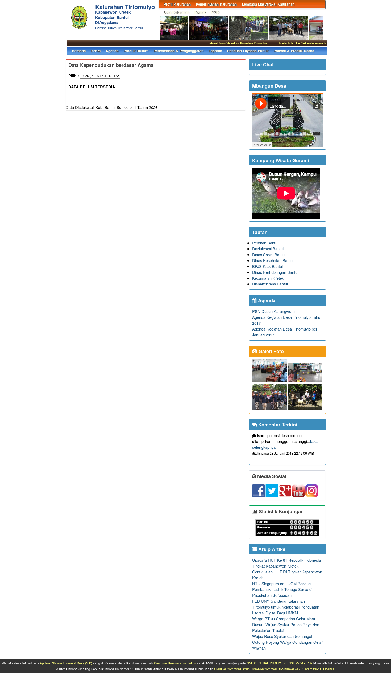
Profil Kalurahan (177, 4)
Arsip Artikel (272, 549)
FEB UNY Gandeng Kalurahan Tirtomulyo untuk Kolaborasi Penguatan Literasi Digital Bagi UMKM (285, 606)
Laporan (215, 50)
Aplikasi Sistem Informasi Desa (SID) (66, 663)
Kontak (200, 12)
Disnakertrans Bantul (270, 284)
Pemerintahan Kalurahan (216, 4)
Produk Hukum (135, 50)
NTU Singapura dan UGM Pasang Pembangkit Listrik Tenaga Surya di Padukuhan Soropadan (282, 589)
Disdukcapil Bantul (268, 248)
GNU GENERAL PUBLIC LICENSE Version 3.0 (279, 663)
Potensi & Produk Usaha (293, 50)
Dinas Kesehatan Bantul (272, 260)
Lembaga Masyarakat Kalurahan (268, 4)
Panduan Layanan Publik (247, 50)
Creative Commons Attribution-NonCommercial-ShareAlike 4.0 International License (274, 669)
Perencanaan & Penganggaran (178, 50)
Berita (96, 50)
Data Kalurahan (176, 12)
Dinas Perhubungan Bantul (275, 272)
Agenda (112, 50)
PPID (215, 12)
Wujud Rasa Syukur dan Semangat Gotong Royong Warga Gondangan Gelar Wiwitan (287, 642)
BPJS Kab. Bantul (267, 266)
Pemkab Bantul (265, 243)
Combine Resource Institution (175, 663)
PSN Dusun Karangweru (273, 311)
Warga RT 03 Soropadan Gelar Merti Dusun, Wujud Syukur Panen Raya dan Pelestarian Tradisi (285, 624)
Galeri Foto (270, 351)
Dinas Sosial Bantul (268, 254)
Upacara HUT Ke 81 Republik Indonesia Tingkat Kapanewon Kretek (286, 563)
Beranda (79, 50)
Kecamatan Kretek (268, 278)
